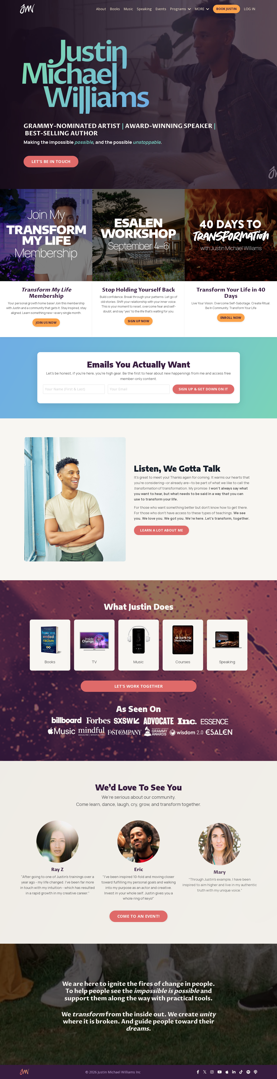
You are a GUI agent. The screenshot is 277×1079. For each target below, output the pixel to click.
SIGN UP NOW (138, 321)
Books (115, 9)
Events (160, 9)
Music (128, 9)
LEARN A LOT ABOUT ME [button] (161, 530)
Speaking (144, 9)
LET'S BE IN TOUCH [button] (50, 161)
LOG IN (249, 9)
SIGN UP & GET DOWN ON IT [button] (203, 389)
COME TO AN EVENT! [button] (138, 916)
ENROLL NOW (230, 318)
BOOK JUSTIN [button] (226, 9)
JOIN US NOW (46, 323)
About (101, 9)
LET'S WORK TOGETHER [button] (138, 686)
